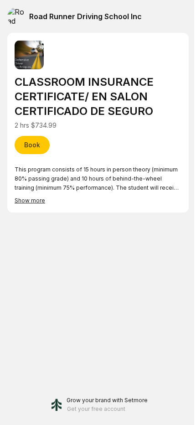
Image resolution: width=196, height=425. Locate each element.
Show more (30, 200)
